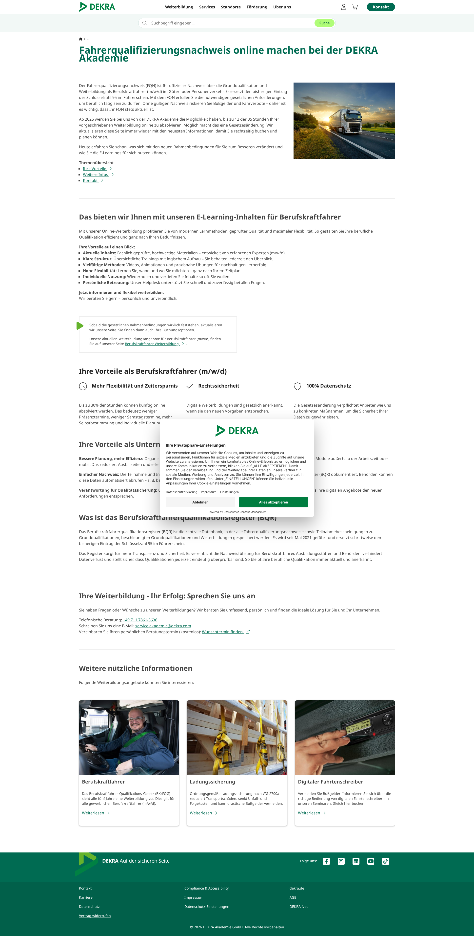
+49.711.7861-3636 (140, 620)
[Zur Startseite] (80, 39)
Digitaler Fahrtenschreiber (330, 781)
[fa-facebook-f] (328, 862)
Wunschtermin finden (223, 631)
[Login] (343, 6)
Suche (324, 23)
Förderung (257, 7)
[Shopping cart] (356, 6)
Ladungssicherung (212, 781)
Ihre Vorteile (95, 168)
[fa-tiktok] (387, 862)
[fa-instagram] (343, 862)
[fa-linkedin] (358, 862)
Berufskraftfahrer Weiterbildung (152, 343)
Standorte (231, 7)
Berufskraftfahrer (103, 781)
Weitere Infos (96, 174)
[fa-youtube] (372, 862)
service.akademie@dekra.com (163, 626)
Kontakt (91, 180)
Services (207, 7)
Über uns (282, 7)
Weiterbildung (179, 7)
